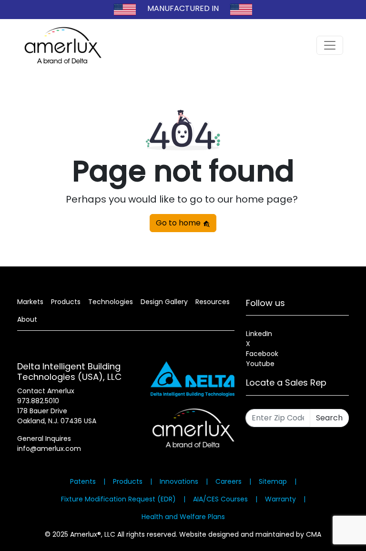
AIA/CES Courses (220, 499)
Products (66, 301)
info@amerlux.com (49, 448)
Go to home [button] (179, 222)
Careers (228, 481)
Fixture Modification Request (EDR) (118, 499)
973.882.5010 (38, 401)
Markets (30, 301)
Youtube (260, 363)
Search (329, 417)
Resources (212, 301)
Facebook (262, 353)
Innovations (179, 481)
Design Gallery (164, 301)
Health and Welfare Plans (183, 516)
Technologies (110, 301)
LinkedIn (259, 333)
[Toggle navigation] (329, 45)
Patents (83, 481)
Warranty (280, 499)
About (27, 319)
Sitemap (273, 481)
